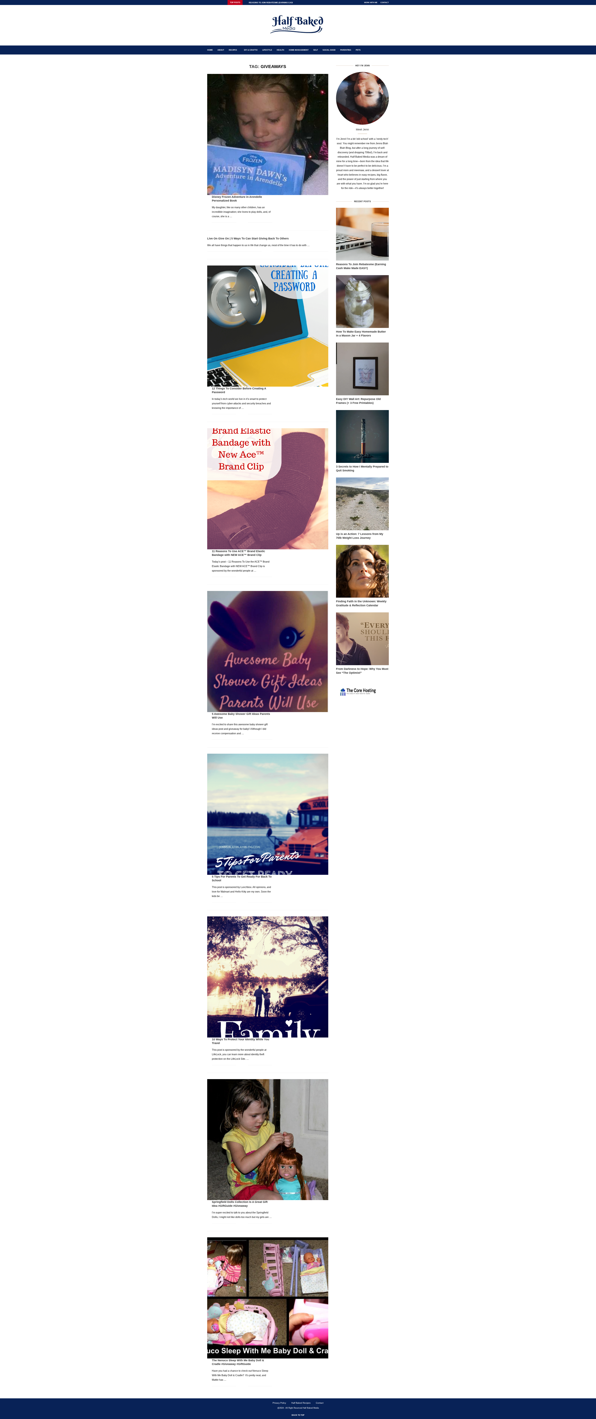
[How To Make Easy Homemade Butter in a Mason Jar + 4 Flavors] (362, 301)
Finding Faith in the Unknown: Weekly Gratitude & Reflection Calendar (361, 603)
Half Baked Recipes (301, 1403)
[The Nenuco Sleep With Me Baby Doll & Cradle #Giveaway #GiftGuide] (267, 1297)
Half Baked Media (311, 1408)
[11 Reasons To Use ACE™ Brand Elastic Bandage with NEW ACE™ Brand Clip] (267, 488)
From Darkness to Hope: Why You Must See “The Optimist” (362, 670)
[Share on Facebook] (241, 222)
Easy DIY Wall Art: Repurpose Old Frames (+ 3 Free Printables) (358, 400)
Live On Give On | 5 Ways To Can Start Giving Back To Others (248, 238)
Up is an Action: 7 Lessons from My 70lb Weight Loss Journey (359, 535)
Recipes (233, 50)
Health (280, 50)
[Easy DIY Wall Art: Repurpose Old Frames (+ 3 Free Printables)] (362, 369)
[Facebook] (208, 2)
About (220, 50)
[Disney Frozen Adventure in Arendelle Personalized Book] (267, 134)
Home (210, 50)
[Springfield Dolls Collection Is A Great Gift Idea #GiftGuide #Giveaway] (267, 1139)
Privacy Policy (279, 1403)
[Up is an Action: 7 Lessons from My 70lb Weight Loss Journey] (362, 503)
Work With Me (370, 2)
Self (315, 50)
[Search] (387, 49)
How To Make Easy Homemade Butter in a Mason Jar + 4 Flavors (361, 333)
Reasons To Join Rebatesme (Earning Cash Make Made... (278, 3)
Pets (358, 50)
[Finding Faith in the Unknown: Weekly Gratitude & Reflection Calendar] (362, 571)
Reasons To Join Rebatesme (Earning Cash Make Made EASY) (361, 266)
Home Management (299, 50)
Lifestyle (267, 50)
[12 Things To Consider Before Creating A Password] (267, 326)
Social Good (329, 50)
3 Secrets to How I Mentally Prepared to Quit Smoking (362, 468)
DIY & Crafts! (251, 50)
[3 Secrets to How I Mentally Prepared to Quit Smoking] (362, 436)
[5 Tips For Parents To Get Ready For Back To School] (267, 814)
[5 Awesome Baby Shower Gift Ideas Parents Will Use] (267, 651)
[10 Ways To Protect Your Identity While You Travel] (267, 977)
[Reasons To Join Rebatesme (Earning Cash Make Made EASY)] (362, 234)
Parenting (345, 50)
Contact (384, 2)
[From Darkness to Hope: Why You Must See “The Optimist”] (362, 638)
